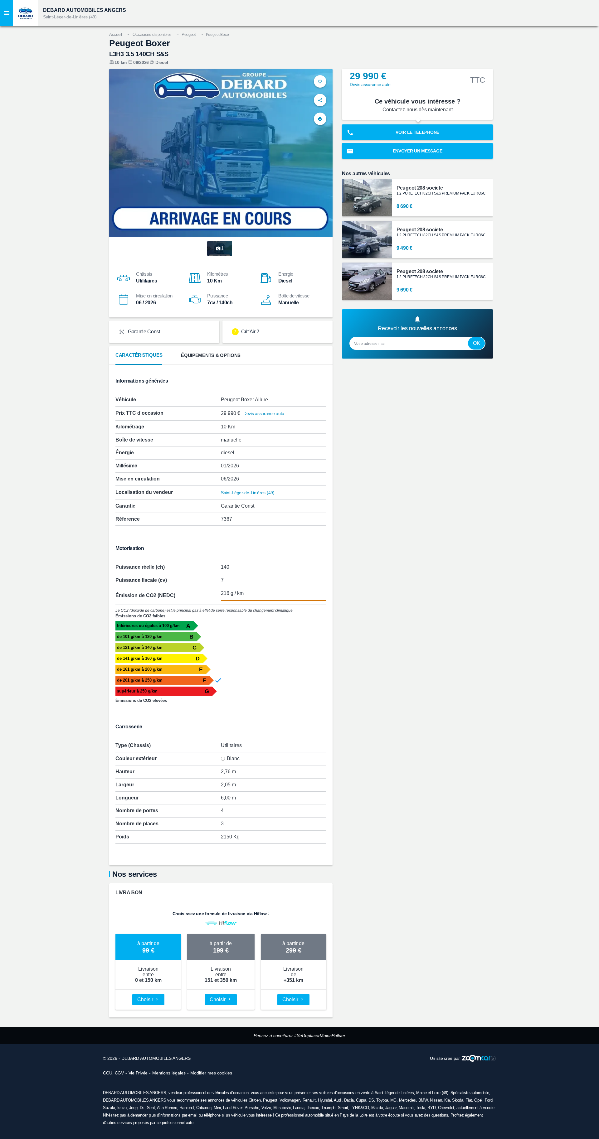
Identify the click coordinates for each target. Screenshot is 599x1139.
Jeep (133, 1107)
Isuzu (122, 1107)
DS (371, 1100)
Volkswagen (290, 1100)
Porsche (252, 1107)
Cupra (361, 1100)
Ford (489, 1100)
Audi (338, 1100)
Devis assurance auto (263, 413)
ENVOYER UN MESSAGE (417, 150)
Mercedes (407, 1100)
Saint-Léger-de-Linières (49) (70, 16)
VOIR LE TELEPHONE (417, 132)
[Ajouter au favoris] (320, 81)
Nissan (436, 1100)
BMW (423, 1100)
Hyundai (325, 1100)
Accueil (115, 34)
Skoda (457, 1100)
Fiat (468, 1100)
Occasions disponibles (152, 34)
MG (393, 1100)
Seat (151, 1107)
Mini (217, 1107)
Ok (476, 343)
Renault (309, 1100)
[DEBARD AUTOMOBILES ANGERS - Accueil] (25, 13)
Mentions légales (169, 1072)
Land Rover (232, 1107)
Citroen (255, 1100)
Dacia (349, 1100)
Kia (447, 1100)
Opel (478, 1100)
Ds (142, 1107)
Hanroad (186, 1107)
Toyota (382, 1100)
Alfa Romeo (167, 1107)
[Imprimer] (320, 119)
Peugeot (189, 34)
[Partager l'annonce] (320, 100)
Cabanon (204, 1107)
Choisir (145, 999)
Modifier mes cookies (211, 1072)
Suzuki (109, 1107)
